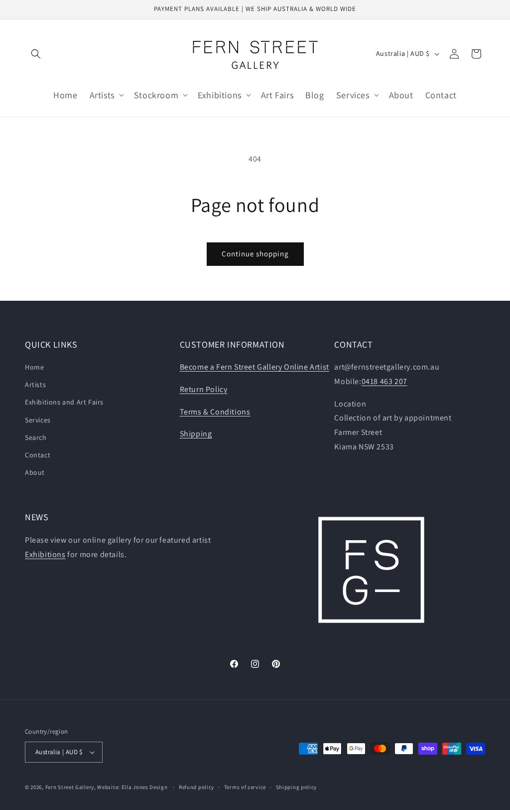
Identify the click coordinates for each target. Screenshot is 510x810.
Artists (35, 384)
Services (38, 419)
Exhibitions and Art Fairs (64, 402)
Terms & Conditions (215, 411)
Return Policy (204, 389)
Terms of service (245, 787)
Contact (37, 454)
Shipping (196, 433)
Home (34, 367)
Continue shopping (255, 253)
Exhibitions (45, 554)
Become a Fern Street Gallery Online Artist (254, 367)
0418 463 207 (384, 381)
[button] (36, 54)
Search (36, 437)
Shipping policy (296, 787)
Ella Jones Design (145, 787)
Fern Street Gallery (69, 787)
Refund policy (196, 787)
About (35, 472)
